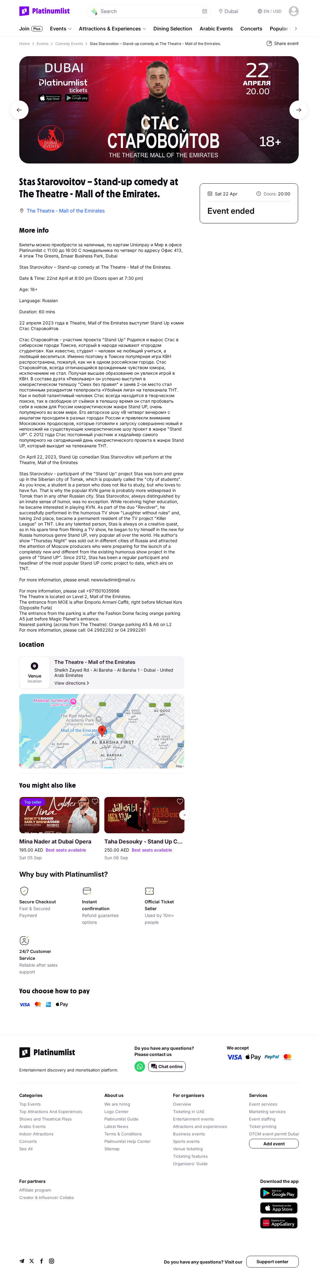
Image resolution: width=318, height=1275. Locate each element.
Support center (272, 1261)
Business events (189, 1133)
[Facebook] (41, 1262)
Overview (182, 1104)
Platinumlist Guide (121, 1118)
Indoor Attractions (36, 1133)
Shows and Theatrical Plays (45, 1118)
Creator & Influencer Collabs (46, 1197)
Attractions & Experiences (110, 28)
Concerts (251, 28)
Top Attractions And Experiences (50, 1111)
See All (26, 1148)
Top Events (30, 1104)
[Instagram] (51, 1262)
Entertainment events (193, 1118)
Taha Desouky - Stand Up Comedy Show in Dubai (144, 841)
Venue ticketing (188, 1148)
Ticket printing (262, 1126)
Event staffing (262, 1118)
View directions (69, 683)
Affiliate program (35, 1190)
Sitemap (112, 1148)
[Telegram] (21, 1262)
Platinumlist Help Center (127, 1141)
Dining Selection (172, 28)
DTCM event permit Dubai (274, 1133)
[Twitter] (31, 1262)
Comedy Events (69, 43)
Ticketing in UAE (189, 1111)
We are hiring (117, 1104)
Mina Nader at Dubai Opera (55, 841)
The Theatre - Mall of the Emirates (94, 662)
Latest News (116, 1126)
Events (58, 28)
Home (24, 43)
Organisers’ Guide (190, 1163)
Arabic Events (216, 28)
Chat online (170, 1066)
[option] (159, 109)
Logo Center (116, 1111)
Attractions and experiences (200, 1126)
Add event (274, 1143)
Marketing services (267, 1111)
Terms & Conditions (123, 1133)
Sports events (186, 1141)
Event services (263, 1104)
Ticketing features (190, 1156)
